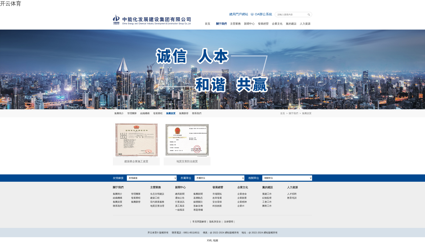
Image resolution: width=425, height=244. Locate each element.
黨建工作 (267, 194)
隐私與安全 (215, 221)
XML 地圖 (212, 240)
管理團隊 (132, 113)
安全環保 (217, 201)
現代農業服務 (157, 201)
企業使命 (242, 194)
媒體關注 (198, 201)
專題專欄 (198, 209)
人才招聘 (292, 194)
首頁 (282, 113)
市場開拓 (217, 194)
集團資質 (170, 113)
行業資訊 (179, 201)
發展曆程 (158, 113)
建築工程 (155, 197)
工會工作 (267, 201)
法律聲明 (228, 221)
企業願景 (242, 197)
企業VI (240, 205)
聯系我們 (196, 113)
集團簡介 (119, 113)
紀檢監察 (267, 197)
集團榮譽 (183, 113)
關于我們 (293, 113)
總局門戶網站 (238, 14)
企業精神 (242, 201)
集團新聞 (198, 194)
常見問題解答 (199, 221)
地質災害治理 (157, 205)
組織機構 (145, 113)
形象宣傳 (198, 205)
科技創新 (217, 205)
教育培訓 (292, 197)
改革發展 (217, 197)
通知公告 (179, 197)
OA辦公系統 (263, 14)
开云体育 (10, 3)
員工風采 (179, 205)
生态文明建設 (157, 194)
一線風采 (179, 209)
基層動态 (198, 197)
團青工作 (267, 205)
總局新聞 (179, 194)
